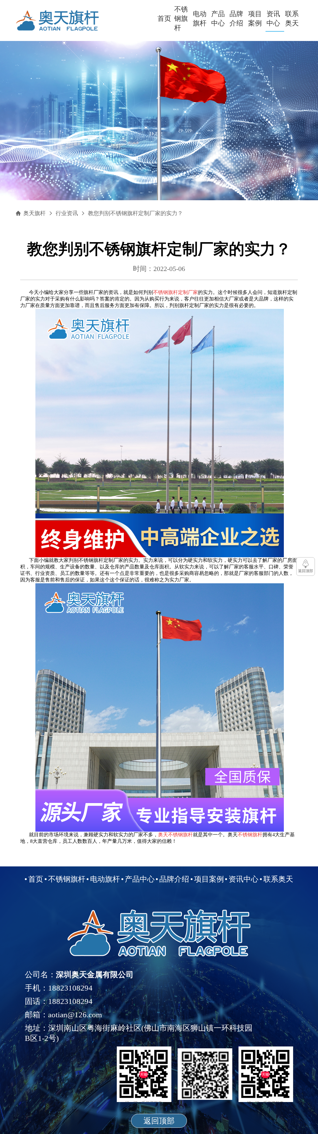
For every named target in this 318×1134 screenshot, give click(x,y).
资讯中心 (273, 18)
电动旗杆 (200, 18)
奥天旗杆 (34, 213)
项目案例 (255, 18)
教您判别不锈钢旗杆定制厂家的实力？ (135, 213)
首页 (164, 18)
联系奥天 (292, 18)
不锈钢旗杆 (181, 18)
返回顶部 (159, 1121)
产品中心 (218, 18)
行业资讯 (67, 213)
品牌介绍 (236, 18)
